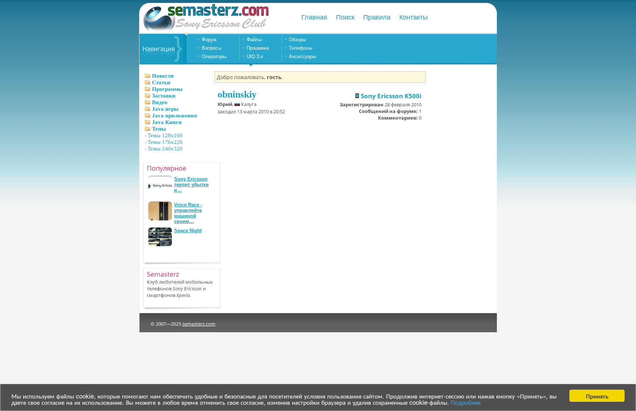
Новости (163, 76)
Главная (314, 17)
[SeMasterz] (205, 30)
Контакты (413, 17)
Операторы (214, 56)
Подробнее (466, 402)
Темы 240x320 (165, 149)
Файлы (254, 39)
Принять (597, 395)
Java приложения (174, 115)
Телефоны (300, 48)
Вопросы (211, 48)
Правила (377, 17)
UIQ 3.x (255, 56)
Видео (159, 102)
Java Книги (167, 122)
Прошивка (258, 48)
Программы (167, 89)
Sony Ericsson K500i (390, 96)
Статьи (161, 82)
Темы (159, 129)
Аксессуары (302, 56)
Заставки (164, 96)
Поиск (345, 17)
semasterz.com (198, 323)
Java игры (165, 109)
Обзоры (297, 39)
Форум (209, 39)
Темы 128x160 (165, 135)
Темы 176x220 (165, 142)
